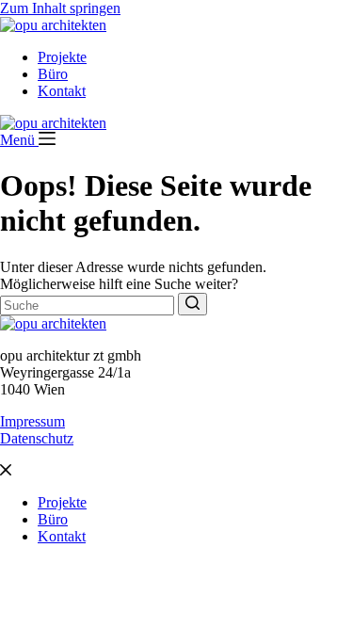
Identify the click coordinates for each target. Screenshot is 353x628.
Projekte (62, 57)
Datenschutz (36, 438)
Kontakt (62, 91)
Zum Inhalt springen (60, 8)
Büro (53, 74)
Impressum (32, 421)
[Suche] (192, 304)
